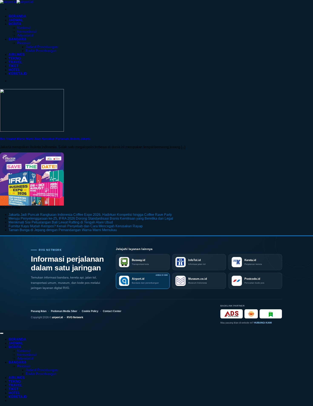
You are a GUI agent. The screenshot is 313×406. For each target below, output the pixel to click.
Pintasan (23, 43)
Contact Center (112, 311)
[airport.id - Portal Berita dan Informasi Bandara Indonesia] (16, 2)
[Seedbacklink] (251, 313)
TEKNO (15, 58)
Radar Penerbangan (41, 51)
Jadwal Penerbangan (42, 47)
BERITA (15, 24)
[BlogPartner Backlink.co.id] (271, 313)
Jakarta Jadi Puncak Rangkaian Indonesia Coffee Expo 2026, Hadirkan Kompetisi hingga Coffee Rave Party (90, 214)
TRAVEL (15, 62)
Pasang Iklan (38, 311)
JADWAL (16, 20)
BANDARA (17, 39)
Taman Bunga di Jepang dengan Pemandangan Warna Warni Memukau (63, 230)
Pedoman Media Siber (64, 311)
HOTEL (14, 70)
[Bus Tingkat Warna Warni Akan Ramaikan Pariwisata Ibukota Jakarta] (32, 130)
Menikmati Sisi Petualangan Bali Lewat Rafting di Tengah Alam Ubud (61, 222)
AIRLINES (17, 54)
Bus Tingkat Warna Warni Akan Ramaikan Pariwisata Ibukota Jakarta (45, 138)
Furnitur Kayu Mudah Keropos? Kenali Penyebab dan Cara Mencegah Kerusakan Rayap (76, 226)
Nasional (24, 28)
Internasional (27, 31)
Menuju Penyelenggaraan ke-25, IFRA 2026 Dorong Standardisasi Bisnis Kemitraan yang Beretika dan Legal (91, 218)
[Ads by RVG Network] (231, 313)
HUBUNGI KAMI (263, 322)
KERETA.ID (18, 73)
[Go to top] (1, 333)
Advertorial (25, 35)
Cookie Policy (90, 311)
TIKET (14, 66)
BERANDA (17, 16)
